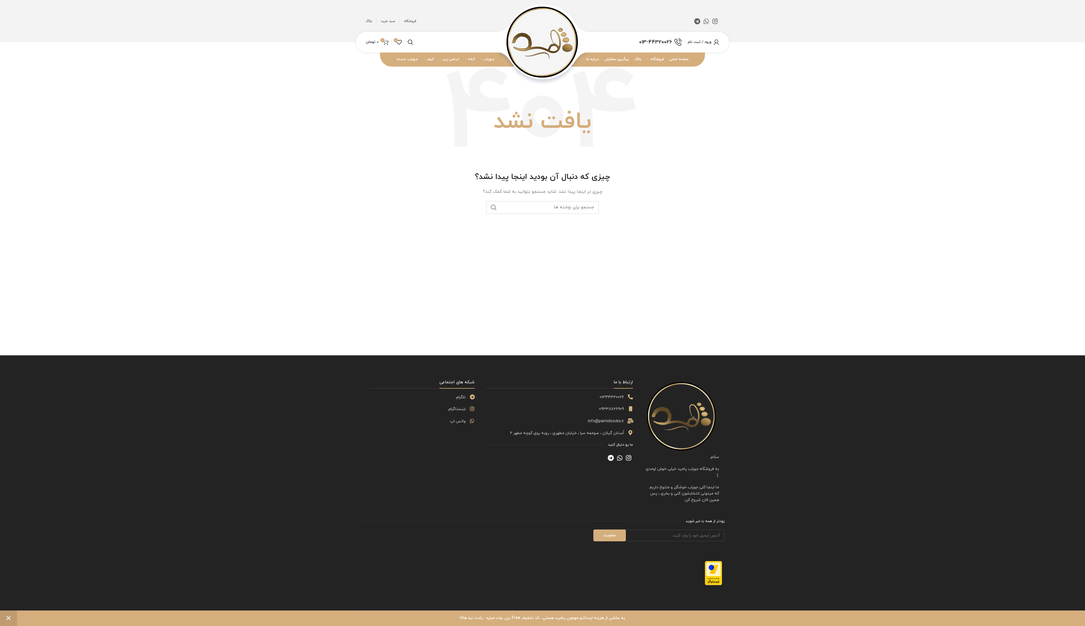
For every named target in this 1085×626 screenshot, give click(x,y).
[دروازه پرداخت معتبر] (713, 572)
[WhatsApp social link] (706, 21)
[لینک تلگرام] (697, 21)
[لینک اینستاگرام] (715, 21)
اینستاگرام (457, 409)
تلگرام (461, 397)
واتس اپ (458, 421)
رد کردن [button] (8, 618)
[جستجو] (494, 207)
